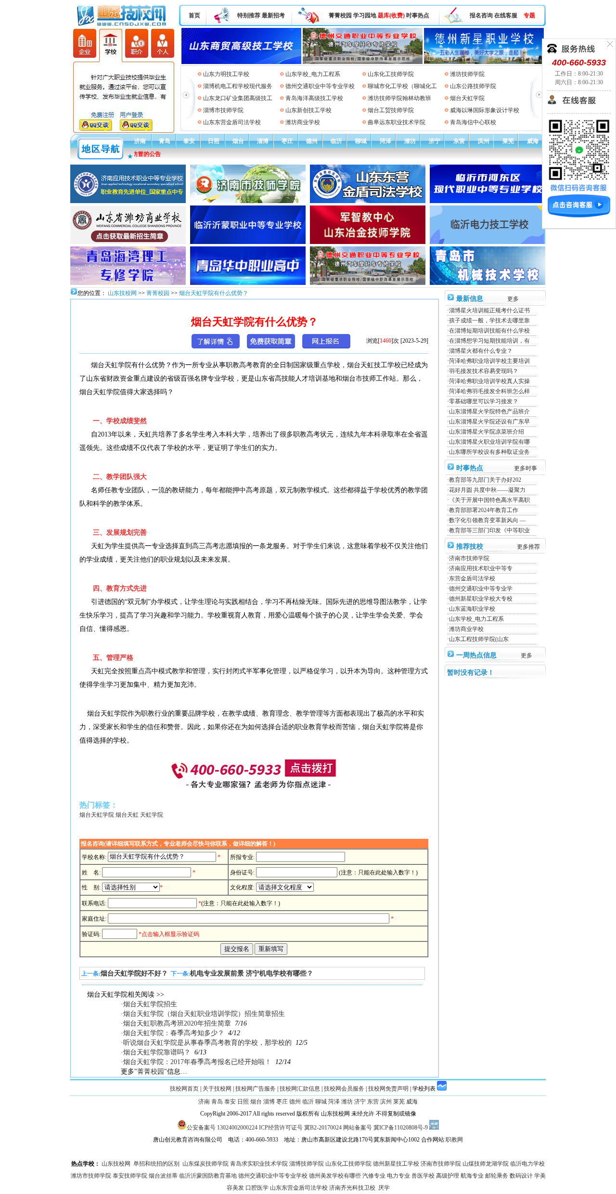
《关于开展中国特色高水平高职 (489, 500)
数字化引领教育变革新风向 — (487, 520)
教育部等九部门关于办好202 (485, 479)
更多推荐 (528, 546)
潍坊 (410, 141)
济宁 (434, 141)
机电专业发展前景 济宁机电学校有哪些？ (251, 973)
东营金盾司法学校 (472, 578)
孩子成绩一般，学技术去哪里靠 (489, 320)
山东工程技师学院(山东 (479, 639)
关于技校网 (217, 1088)
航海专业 (472, 1175)
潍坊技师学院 (467, 74)
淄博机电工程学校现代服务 (237, 86)
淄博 (263, 141)
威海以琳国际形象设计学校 (484, 110)
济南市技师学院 (469, 558)
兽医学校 (423, 1175)
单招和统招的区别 (156, 1163)
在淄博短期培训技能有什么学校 (489, 330)
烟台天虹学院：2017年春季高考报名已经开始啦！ (197, 1062)
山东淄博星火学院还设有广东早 (489, 421)
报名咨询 (481, 15)
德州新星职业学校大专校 (481, 598)
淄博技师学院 (306, 1163)
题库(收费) (391, 15)
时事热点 (417, 15)
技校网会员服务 (344, 1088)
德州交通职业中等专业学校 (320, 86)
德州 (312, 141)
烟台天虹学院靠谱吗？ (157, 1052)
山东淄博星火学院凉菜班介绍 (486, 431)
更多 (513, 298)
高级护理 (447, 1175)
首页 (194, 15)
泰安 (189, 141)
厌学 (384, 1187)
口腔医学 (257, 1187)
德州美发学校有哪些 (335, 1175)
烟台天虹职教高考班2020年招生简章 (177, 1023)
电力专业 (398, 1175)
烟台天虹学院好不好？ (134, 973)
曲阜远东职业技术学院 (396, 122)
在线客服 (505, 15)
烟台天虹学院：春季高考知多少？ (173, 1033)
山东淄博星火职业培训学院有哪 (489, 441)
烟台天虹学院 (467, 98)
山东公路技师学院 (473, 86)
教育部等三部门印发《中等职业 (489, 530)
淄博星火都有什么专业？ (481, 350)
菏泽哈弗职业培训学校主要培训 (489, 361)
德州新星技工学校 (396, 1163)
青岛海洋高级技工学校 (314, 98)
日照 (213, 141)
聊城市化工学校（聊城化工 (402, 86)
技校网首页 (184, 1088)
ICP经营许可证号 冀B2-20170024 (300, 1127)
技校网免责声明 (388, 1088)
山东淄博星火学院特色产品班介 (489, 411)
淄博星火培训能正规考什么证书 (489, 310)
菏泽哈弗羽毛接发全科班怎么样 (489, 391)
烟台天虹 (127, 814)
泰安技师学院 (130, 1175)
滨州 (483, 141)
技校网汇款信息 (300, 1088)
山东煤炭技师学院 (205, 1163)
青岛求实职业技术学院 (259, 1163)
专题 (529, 15)
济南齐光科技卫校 (352, 1187)
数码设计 (521, 1175)
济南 (140, 141)
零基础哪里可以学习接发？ (483, 401)
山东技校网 (121, 293)
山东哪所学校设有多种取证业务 (489, 452)
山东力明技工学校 (226, 74)
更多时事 (525, 468)
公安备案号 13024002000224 (222, 1127)
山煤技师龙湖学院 (485, 1163)
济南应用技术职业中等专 (481, 568)
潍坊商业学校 (302, 122)
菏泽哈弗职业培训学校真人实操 (489, 381)
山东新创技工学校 (308, 110)
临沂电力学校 (527, 1163)
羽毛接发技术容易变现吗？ (483, 371)
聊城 (361, 141)
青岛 (164, 141)
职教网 (454, 1139)
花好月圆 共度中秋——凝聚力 (487, 490)
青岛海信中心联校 (473, 122)
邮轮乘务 (496, 1175)
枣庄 (287, 141)
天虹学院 (151, 814)
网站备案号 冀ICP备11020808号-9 (385, 1127)
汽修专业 (373, 1175)
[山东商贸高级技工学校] (241, 44)
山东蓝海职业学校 (472, 608)
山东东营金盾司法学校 (232, 122)
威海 (533, 141)
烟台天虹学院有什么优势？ (213, 293)
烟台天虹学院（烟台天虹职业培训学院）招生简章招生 (204, 1013)
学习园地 (364, 15)
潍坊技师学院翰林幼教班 (399, 98)
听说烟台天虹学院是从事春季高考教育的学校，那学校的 (207, 1042)
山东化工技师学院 (391, 74)
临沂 (336, 141)
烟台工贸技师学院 (391, 110)
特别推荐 (248, 15)
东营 (459, 141)
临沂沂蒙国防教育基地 (208, 1175)
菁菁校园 (340, 15)
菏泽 (385, 141)
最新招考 (273, 15)
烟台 (238, 141)
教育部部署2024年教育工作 (483, 510)
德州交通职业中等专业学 (481, 588)
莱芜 (508, 141)
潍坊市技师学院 (91, 1175)
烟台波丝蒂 (163, 1175)
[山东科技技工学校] (363, 44)
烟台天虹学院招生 (150, 1004)
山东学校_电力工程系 (312, 74)
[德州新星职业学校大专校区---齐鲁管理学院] (484, 44)
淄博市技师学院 (223, 110)
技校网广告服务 (255, 1088)
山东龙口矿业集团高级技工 (237, 98)
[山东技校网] (122, 24)
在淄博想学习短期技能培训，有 (489, 340)
